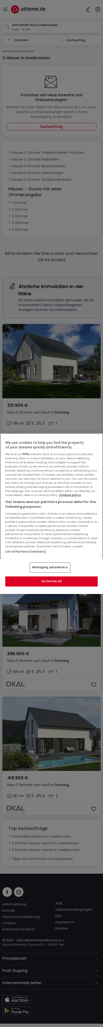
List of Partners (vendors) (25, 551)
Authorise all (51, 581)
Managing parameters (50, 567)
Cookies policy (70, 495)
